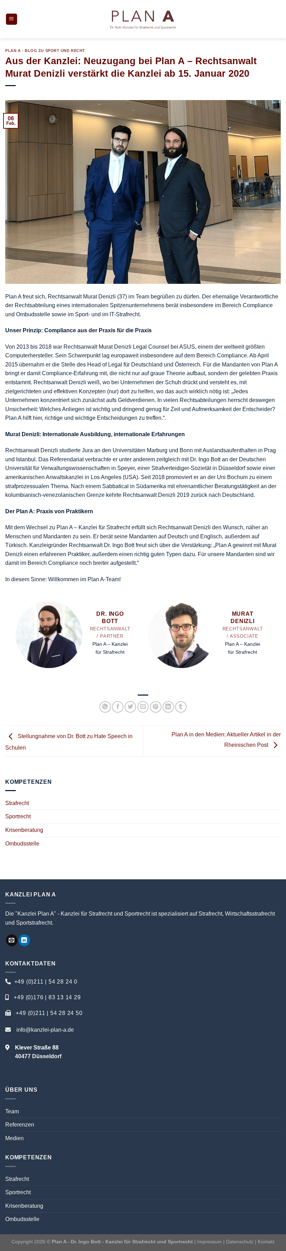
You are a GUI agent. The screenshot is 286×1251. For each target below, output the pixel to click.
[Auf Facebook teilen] (117, 707)
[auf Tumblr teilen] (181, 707)
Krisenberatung (24, 830)
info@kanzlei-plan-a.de (45, 1030)
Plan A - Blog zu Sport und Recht (45, 50)
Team (12, 1111)
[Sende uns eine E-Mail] (11, 940)
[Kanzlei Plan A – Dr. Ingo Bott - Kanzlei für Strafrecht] (143, 19)
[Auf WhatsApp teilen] (105, 707)
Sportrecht (18, 816)
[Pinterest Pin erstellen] (155, 707)
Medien (14, 1138)
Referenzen (19, 1125)
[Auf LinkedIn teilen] (168, 707)
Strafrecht (17, 803)
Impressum (209, 1241)
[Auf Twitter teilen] (130, 707)
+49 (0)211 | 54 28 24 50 (49, 1013)
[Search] (278, 19)
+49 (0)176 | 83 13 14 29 (47, 997)
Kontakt (266, 1241)
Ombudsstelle (22, 844)
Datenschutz (240, 1241)
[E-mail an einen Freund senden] (143, 707)
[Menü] (11, 19)
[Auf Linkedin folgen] (24, 940)
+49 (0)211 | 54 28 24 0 (45, 982)
